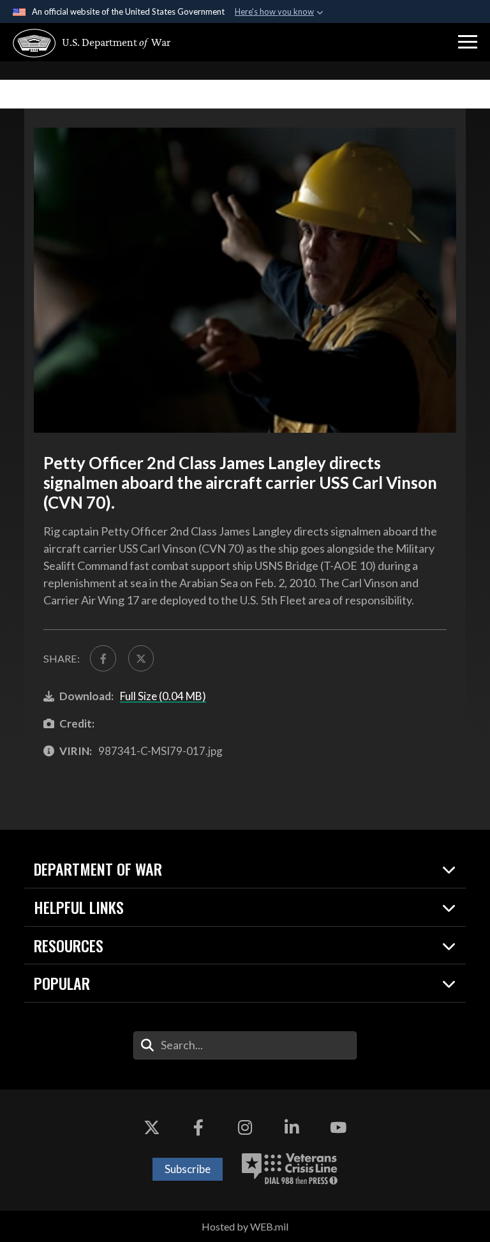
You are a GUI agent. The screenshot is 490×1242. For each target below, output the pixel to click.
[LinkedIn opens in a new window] (292, 1128)
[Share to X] (141, 658)
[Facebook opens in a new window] (198, 1128)
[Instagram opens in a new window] (245, 1128)
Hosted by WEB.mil (245, 1226)
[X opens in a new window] (152, 1128)
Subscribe (188, 1169)
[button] (467, 42)
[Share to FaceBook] (102, 658)
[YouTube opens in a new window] (338, 1128)
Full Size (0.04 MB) (163, 696)
